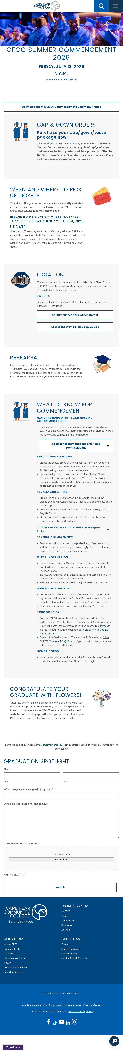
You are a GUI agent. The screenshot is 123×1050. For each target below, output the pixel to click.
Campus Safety (69, 953)
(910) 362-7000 (21, 922)
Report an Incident (13, 972)
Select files (61, 859)
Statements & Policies (15, 958)
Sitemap (66, 929)
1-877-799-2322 (58, 1011)
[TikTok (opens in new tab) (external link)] (55, 1022)
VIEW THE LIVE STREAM (61, 79)
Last (65, 781)
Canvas (65, 916)
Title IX (7, 962)
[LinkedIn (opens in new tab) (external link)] (68, 1022)
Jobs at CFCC (11, 944)
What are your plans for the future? (26, 804)
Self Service (68, 920)
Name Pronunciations (76, 446)
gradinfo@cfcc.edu (65, 641)
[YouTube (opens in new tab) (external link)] (61, 1022)
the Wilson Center (75, 315)
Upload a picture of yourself (21, 843)
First (6, 781)
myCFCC (66, 911)
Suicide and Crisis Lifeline (35, 1004)
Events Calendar (12, 948)
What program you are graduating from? (29, 789)
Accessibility (10, 953)
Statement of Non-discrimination (65, 1004)
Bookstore (67, 925)
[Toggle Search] (101, 6)
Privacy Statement (92, 1004)
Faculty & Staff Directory (74, 958)
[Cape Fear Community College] (47, 6)
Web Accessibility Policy (81, 1011)
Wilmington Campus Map (75, 327)
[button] (116, 6)
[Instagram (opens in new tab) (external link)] (74, 1022)
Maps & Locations (71, 948)
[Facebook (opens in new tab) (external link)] (48, 1022)
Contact (66, 944)
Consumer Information (15, 967)
